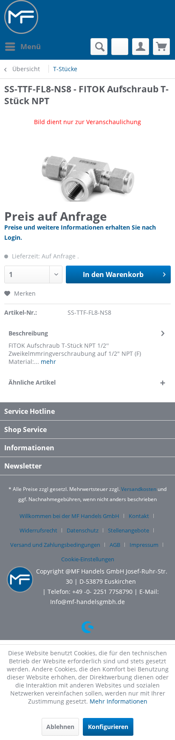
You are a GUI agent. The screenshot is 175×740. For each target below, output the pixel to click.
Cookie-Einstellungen (87, 559)
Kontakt (139, 516)
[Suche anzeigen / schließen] (98, 46)
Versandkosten (138, 489)
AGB (115, 545)
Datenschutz (83, 530)
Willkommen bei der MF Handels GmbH (69, 516)
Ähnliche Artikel (32, 382)
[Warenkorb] (161, 46)
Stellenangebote (128, 530)
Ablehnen (60, 727)
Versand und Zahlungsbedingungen (55, 545)
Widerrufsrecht (38, 530)
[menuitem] (22, 46)
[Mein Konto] (140, 46)
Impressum (144, 545)
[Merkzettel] (119, 46)
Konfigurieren (108, 727)
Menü (30, 46)
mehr (47, 362)
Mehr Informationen (118, 701)
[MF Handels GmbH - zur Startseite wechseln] (21, 17)
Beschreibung (28, 333)
